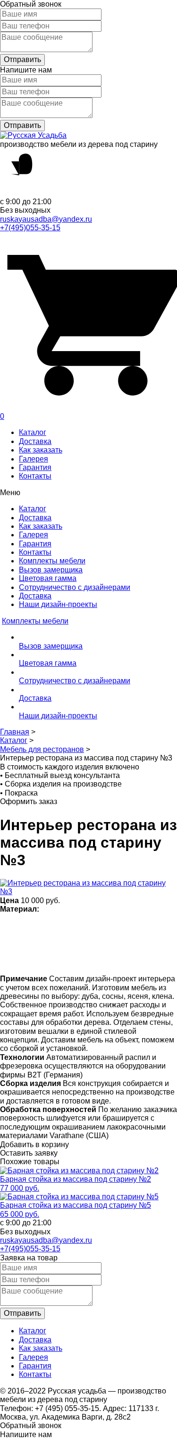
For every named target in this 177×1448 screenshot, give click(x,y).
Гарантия (35, 467)
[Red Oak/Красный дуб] (26, 958)
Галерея (33, 459)
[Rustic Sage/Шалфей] (8, 958)
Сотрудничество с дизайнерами (74, 587)
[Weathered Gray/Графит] (100, 958)
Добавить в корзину (34, 1144)
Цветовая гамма (47, 578)
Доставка (35, 441)
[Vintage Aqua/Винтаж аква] (155, 928)
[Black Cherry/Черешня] (63, 958)
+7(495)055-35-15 (30, 228)
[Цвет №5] (118, 958)
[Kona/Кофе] (137, 928)
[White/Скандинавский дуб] (8, 928)
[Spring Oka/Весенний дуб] (26, 928)
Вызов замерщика (51, 570)
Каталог (32, 432)
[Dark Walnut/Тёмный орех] (82, 928)
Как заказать (40, 450)
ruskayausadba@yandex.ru (46, 219)
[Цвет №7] (45, 928)
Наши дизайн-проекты (58, 604)
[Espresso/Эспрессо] (100, 928)
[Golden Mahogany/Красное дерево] (45, 958)
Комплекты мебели (52, 561)
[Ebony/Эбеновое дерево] (137, 958)
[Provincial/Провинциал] (63, 928)
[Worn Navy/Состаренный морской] (82, 958)
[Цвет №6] (118, 928)
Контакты (35, 476)
